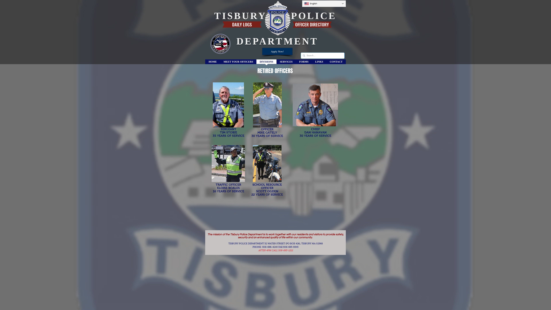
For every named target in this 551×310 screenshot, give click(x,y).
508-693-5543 (290, 247)
